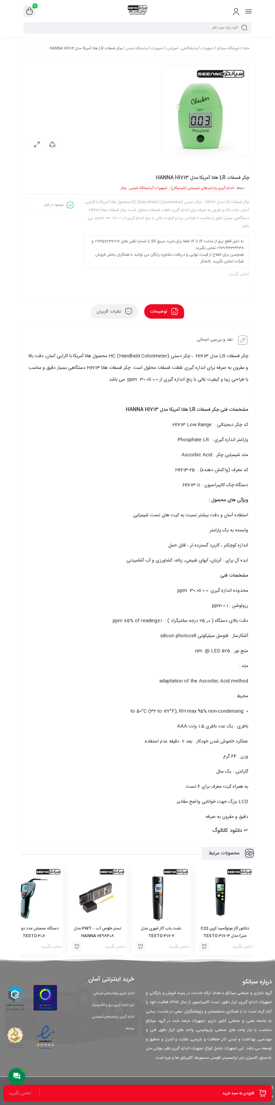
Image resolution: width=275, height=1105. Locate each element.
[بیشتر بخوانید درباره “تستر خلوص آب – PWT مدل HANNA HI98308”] (76, 946)
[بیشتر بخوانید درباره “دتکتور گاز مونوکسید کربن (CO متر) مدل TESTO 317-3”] (204, 946)
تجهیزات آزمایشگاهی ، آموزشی (190, 49)
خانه (246, 49)
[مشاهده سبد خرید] (29, 11)
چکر (123, 188)
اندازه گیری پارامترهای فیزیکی (114, 993)
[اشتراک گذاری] (52, 144)
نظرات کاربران (109, 311)
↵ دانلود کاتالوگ (230, 830)
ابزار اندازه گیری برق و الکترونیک (113, 1005)
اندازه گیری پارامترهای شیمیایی (113, 1017)
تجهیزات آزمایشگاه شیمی (144, 49)
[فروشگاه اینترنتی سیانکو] (137, 11)
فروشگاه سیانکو (228, 49)
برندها (130, 1028)
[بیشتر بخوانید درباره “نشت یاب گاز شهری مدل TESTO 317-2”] (140, 946)
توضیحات (159, 311)
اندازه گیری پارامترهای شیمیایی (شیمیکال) (202, 188)
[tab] (164, 311)
